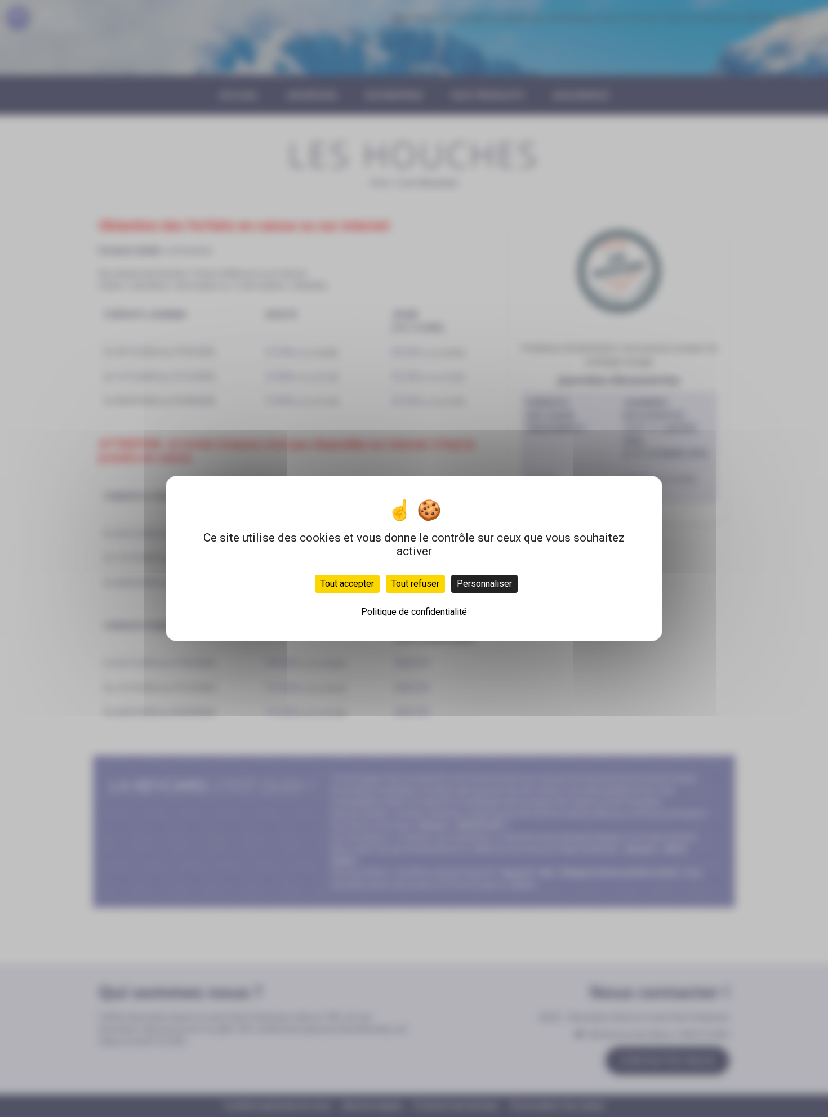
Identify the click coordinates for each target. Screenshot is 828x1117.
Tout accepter (347, 583)
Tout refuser (415, 583)
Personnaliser (484, 583)
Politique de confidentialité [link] (414, 611)
